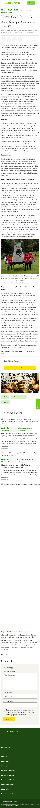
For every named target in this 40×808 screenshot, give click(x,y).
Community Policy (7, 784)
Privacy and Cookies (8, 780)
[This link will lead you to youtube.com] (6, 739)
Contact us (5, 761)
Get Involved (20, 368)
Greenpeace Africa (11, 731)
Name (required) (8, 692)
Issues (29, 10)
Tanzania (22, 430)
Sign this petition (6, 345)
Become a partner (7, 775)
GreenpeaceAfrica (25, 428)
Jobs (2, 752)
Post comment (9, 719)
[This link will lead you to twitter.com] (2, 739)
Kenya (21, 462)
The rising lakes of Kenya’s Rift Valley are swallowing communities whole (16, 466)
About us (4, 756)
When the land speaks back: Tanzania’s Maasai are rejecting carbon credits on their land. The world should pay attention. (19, 435)
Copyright (5, 789)
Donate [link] (31, 3)
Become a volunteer (8, 770)
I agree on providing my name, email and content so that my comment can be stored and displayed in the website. (20, 712)
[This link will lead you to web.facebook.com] (10, 739)
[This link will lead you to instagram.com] (14, 739)
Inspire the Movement (16, 10)
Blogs (3, 10)
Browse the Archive (8, 794)
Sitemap (4, 766)
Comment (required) (9, 671)
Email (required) (8, 701)
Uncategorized (6, 12)
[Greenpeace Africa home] (16, 3)
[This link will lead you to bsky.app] (18, 739)
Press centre (5, 747)
